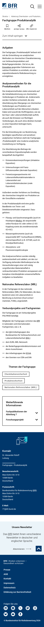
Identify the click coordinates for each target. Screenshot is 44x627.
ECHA (28, 353)
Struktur (5, 16)
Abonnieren (19, 549)
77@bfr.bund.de (9, 509)
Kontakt (7, 578)
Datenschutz (10, 587)
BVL (28, 338)
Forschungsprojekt (21, 419)
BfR (38, 321)
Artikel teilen (19, 29)
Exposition (6, 67)
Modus (19, 221)
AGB (6, 574)
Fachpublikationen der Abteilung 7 (21, 413)
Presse (7, 569)
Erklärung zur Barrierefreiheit (17, 592)
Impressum (9, 583)
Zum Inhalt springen (14, 37)
